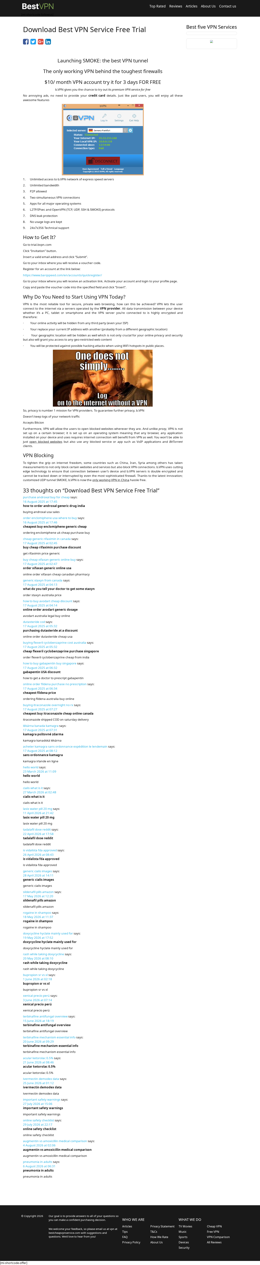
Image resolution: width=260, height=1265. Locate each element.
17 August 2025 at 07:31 (40, 730)
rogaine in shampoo (37, 913)
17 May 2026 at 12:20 (38, 896)
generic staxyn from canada (42, 580)
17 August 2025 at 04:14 (40, 605)
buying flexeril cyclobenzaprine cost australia (54, 642)
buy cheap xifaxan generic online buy (49, 559)
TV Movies (185, 1226)
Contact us (227, 6)
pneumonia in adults (37, 1162)
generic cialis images (37, 871)
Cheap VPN (214, 1226)
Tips (125, 1232)
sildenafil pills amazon (38, 892)
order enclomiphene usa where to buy (50, 518)
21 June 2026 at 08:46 (38, 1062)
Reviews (175, 6)
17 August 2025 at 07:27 (40, 709)
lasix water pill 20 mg (37, 809)
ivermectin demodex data (41, 1079)
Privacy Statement (162, 1226)
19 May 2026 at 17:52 (38, 938)
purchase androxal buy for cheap (46, 497)
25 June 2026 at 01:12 (38, 1083)
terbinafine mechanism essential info (49, 1037)
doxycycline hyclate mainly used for (48, 933)
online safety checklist (38, 1120)
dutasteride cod (34, 622)
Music (183, 1232)
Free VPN (213, 1232)
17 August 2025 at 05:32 (40, 626)
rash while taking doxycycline (43, 954)
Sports (183, 1237)
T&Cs (153, 1232)
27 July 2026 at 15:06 (37, 1104)
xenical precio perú (36, 996)
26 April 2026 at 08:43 (38, 855)
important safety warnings (41, 1099)
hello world (30, 767)
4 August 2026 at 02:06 (39, 1145)
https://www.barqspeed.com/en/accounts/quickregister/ (62, 275)
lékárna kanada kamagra (41, 726)
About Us (208, 6)
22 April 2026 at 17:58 (38, 834)
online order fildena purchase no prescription (55, 684)
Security (184, 1248)
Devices (184, 1242)
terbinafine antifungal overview (45, 1016)
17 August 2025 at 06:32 (40, 668)
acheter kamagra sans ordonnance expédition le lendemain (65, 746)
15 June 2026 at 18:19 (38, 1021)
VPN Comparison (218, 1237)
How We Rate (159, 1237)
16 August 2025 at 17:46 (40, 522)
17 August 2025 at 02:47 (40, 564)
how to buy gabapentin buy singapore (49, 663)
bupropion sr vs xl (35, 975)
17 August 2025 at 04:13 (40, 584)
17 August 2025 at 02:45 (40, 543)
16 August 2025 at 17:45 (40, 502)
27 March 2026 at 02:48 (39, 792)
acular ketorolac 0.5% (38, 1058)
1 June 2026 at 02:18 (37, 979)
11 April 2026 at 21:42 (38, 813)
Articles (191, 6)
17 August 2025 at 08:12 (40, 751)
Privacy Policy (131, 1242)
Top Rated (157, 6)
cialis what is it (33, 788)
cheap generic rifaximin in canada (47, 539)
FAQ (125, 1237)
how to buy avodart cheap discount (47, 601)
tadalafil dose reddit (37, 829)
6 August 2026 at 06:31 (39, 1166)
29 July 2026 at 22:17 (37, 1124)
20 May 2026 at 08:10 (38, 958)
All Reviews (214, 1242)
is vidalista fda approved (40, 850)
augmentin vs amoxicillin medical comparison (55, 1141)
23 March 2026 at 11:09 (39, 771)
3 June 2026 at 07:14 (37, 1000)
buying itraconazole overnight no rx (48, 705)
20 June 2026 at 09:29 (38, 1041)
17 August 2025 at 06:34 (40, 688)
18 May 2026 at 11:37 (38, 917)
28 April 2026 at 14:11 (38, 875)
